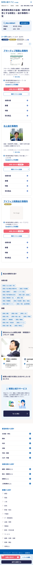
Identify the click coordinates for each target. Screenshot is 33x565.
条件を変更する (24, 23)
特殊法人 (7, 546)
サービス (7, 534)
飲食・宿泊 (7, 510)
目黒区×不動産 (27, 316)
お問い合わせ (8, 557)
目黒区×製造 (14, 313)
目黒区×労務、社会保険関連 (23, 304)
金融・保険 (7, 522)
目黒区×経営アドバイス (8, 304)
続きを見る (17, 76)
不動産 (6, 514)
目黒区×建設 (5, 313)
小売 (5, 502)
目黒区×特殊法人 (18, 325)
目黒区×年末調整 (24, 288)
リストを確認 (26, 557)
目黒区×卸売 (5, 316)
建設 (5, 493)
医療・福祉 (7, 542)
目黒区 (17, 5)
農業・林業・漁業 (9, 538)
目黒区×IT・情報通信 (7, 319)
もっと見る (16, 414)
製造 (5, 498)
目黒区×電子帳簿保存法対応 (9, 294)
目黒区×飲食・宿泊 (16, 316)
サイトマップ (6, 553)
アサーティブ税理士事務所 (16, 50)
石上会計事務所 (11, 125)
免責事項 (27, 553)
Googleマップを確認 (11, 84)
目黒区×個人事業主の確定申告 (9, 288)
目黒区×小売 (23, 313)
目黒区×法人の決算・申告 (8, 285)
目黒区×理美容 (19, 319)
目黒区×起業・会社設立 (24, 294)
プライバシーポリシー (18, 553)
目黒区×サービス (20, 322)
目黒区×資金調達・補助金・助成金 (21, 300)
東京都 (12, 5)
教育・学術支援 (9, 530)
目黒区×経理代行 (6, 291)
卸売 (5, 506)
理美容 (6, 526)
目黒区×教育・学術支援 (8, 322)
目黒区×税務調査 (6, 300)
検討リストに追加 (16, 94)
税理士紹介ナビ (5, 5)
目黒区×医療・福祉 (7, 325)
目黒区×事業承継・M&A (8, 297)
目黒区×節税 (20, 297)
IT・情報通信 (8, 518)
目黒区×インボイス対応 (19, 291)
